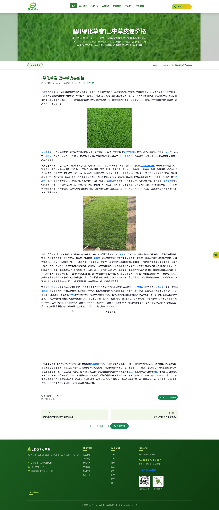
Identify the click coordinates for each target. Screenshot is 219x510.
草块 (131, 371)
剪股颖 (120, 254)
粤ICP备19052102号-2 (128, 505)
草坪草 (111, 180)
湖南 (113, 475)
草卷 (155, 371)
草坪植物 (167, 180)
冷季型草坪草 (148, 165)
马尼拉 (169, 152)
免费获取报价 (150, 469)
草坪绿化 (141, 287)
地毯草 (97, 258)
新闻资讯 (117, 5)
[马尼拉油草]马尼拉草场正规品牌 (58, 416)
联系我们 (140, 5)
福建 (113, 467)
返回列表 (101, 426)
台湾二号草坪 (129, 152)
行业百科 (128, 5)
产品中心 (94, 5)
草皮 (47, 92)
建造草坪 (94, 363)
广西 (113, 459)
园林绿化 (55, 287)
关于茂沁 (83, 5)
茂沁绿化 (45, 152)
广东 (113, 455)
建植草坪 (45, 290)
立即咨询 (121, 426)
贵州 (113, 483)
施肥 (131, 184)
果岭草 (48, 155)
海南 (113, 463)
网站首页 (86, 455)
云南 (113, 479)
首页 (73, 5)
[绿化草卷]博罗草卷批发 (165, 416)
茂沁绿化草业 (41, 449)
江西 (113, 471)
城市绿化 (159, 287)
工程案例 (106, 5)
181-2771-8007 (183, 6)
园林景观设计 (126, 155)
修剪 (127, 169)
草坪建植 (71, 294)
